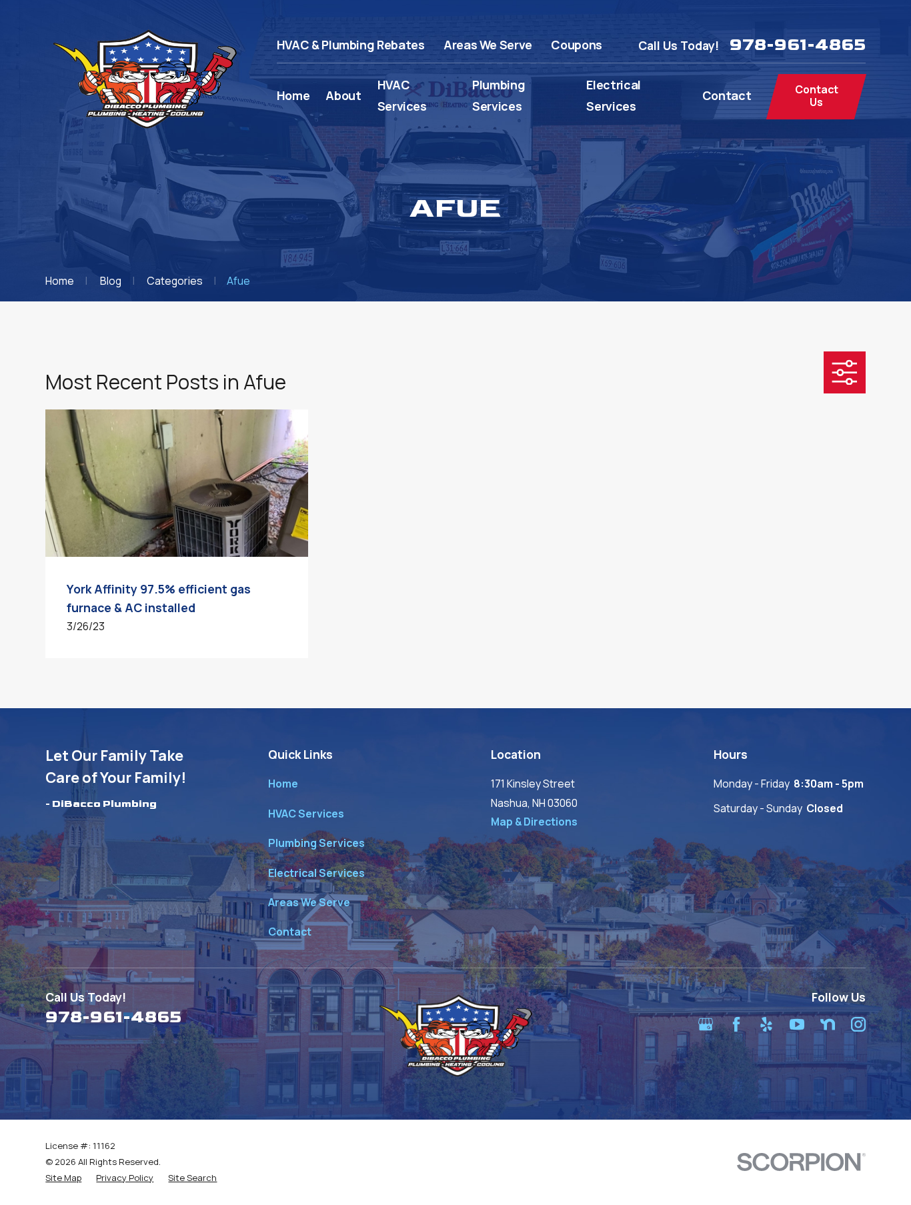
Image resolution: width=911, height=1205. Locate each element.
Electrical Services (316, 873)
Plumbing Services (316, 843)
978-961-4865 (798, 45)
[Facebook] (736, 1024)
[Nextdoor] (827, 1024)
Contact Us (816, 95)
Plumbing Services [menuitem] (498, 95)
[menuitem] (63, 1178)
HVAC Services (306, 813)
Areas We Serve (487, 45)
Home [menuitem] (293, 95)
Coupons (576, 45)
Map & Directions (534, 821)
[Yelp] (766, 1024)
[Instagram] (858, 1024)
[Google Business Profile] (705, 1024)
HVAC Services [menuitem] (402, 95)
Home (283, 783)
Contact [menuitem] (727, 95)
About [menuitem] (343, 95)
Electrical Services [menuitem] (613, 95)
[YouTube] (797, 1024)
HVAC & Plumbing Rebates (351, 45)
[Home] (144, 79)
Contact (289, 931)
